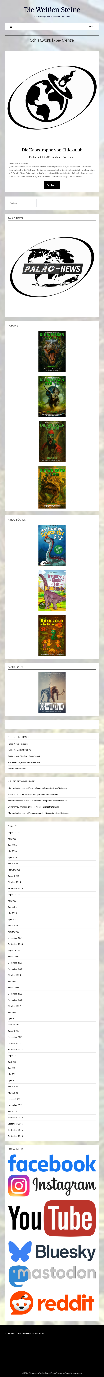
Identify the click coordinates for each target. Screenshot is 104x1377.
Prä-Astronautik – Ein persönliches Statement (48, 813)
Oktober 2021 (14, 1043)
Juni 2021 (12, 1068)
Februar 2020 (14, 1099)
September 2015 (15, 1130)
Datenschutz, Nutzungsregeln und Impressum (24, 1333)
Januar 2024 (13, 956)
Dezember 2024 (15, 938)
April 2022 (12, 1018)
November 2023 (15, 969)
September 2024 (15, 944)
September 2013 (15, 1136)
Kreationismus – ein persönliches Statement (47, 788)
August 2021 (14, 1055)
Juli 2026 (12, 838)
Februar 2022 (14, 1024)
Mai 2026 (12, 851)
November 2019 (15, 1105)
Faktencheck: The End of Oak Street (24, 756)
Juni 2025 (12, 907)
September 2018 (15, 1117)
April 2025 (12, 919)
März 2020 (13, 1093)
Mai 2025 (12, 913)
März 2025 (13, 925)
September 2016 (15, 1123)
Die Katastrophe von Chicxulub (52, 150)
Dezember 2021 (15, 1037)
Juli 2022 (12, 1012)
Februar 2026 (14, 869)
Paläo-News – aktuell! (18, 744)
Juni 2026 (12, 845)
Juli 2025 (12, 900)
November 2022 (15, 1000)
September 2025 (15, 888)
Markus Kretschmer (65, 157)
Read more (52, 185)
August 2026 (14, 832)
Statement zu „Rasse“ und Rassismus (24, 762)
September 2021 (15, 1049)
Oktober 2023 (14, 975)
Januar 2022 (13, 1031)
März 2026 (13, 863)
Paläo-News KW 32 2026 (19, 750)
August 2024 (14, 950)
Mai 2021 (12, 1074)
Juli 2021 (12, 1062)
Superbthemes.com (73, 1373)
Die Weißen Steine (52, 10)
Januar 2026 (13, 876)
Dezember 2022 (15, 993)
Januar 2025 (13, 931)
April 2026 (12, 857)
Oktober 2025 (14, 882)
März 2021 (13, 1086)
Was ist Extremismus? (17, 768)
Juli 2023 (12, 981)
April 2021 (12, 1080)
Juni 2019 (12, 1111)
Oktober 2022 (14, 1006)
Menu (91, 26)
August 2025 (14, 894)
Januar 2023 (13, 987)
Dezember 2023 (15, 962)
